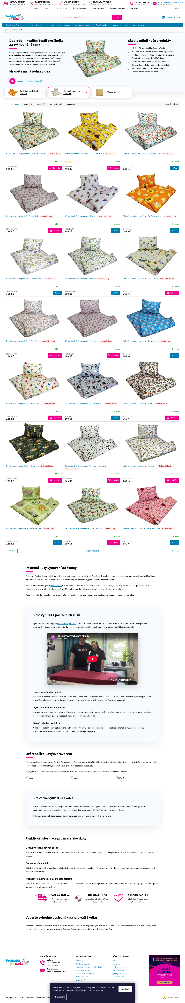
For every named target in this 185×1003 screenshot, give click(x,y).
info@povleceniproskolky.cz (170, 2)
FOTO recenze (62, 9)
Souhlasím (125, 989)
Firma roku (47, 9)
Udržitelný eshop (119, 967)
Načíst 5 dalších (92, 551)
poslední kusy (56, 585)
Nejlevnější (28, 104)
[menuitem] (12, 25)
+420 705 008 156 (53, 963)
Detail (174, 168)
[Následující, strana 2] (172, 551)
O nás (36, 9)
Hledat (117, 17)
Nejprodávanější (56, 104)
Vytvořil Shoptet (174, 998)
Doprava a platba (80, 9)
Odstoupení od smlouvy (85, 974)
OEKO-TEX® (80, 980)
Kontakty (134, 9)
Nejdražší (41, 104)
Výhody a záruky (119, 974)
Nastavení (60, 996)
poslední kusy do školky (67, 623)
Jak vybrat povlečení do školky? (29, 81)
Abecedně (71, 104)
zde (101, 990)
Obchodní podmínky (117, 9)
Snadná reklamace (83, 970)
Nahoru (12, 551)
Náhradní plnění (98, 9)
